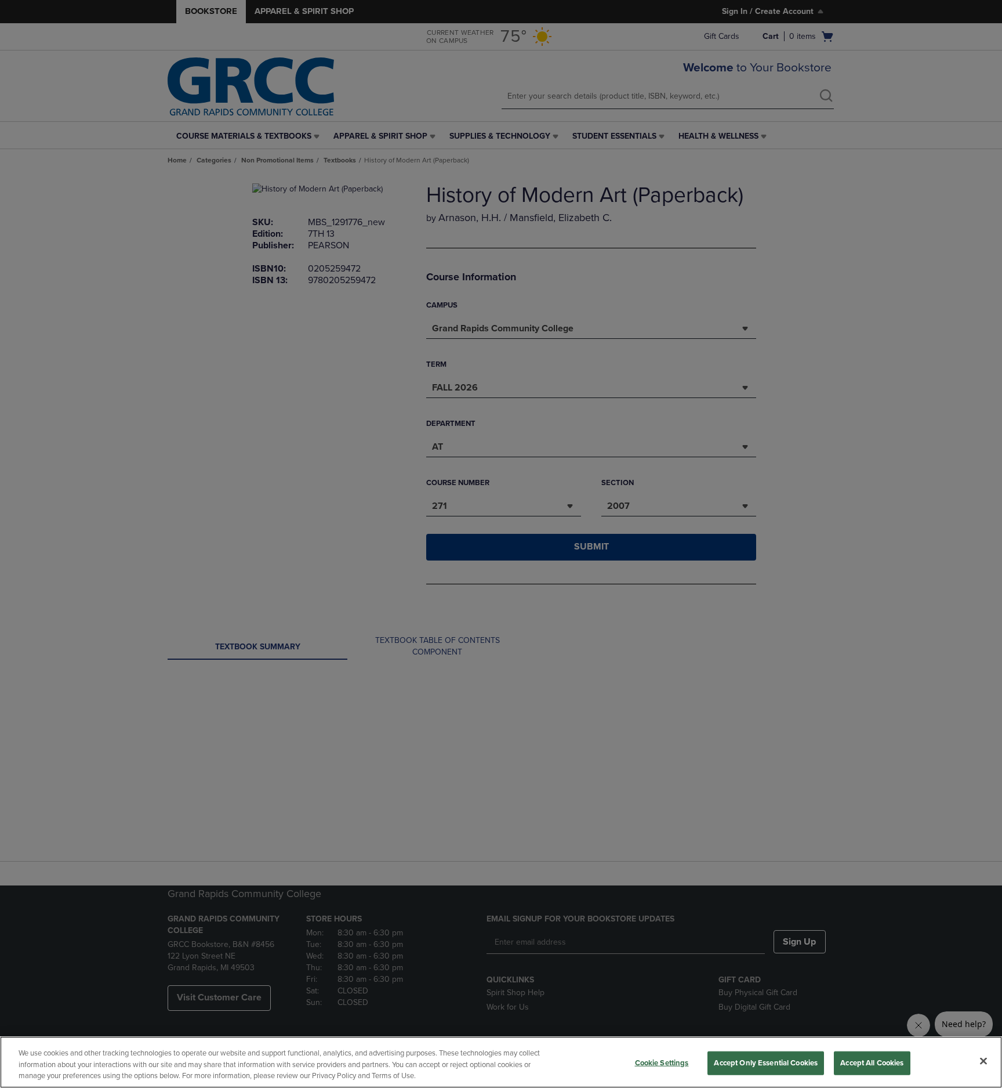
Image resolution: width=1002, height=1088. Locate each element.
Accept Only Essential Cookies (766, 1062)
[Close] (983, 1060)
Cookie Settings (662, 1062)
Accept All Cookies (871, 1062)
